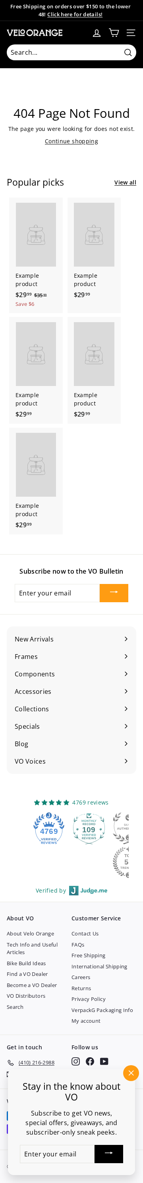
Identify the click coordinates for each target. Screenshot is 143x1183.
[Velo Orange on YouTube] (104, 1061)
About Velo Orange (30, 933)
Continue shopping (71, 141)
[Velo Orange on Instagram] (76, 1061)
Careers (81, 977)
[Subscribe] (114, 593)
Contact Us (85, 933)
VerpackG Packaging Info (102, 1010)
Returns (81, 988)
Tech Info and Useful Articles (32, 948)
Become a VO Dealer (32, 985)
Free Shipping (89, 955)
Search (15, 1006)
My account (86, 1020)
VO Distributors (26, 995)
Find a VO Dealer (27, 974)
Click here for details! (74, 14)
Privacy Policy (89, 998)
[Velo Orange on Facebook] (90, 1061)
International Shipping (100, 966)
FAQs (78, 944)
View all (125, 182)
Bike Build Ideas (26, 963)
